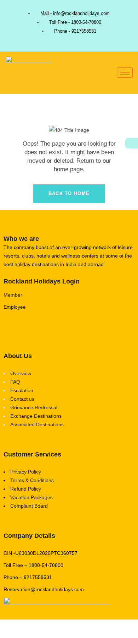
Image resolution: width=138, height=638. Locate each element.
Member (13, 295)
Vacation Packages (31, 497)
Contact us (22, 399)
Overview (20, 373)
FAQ (15, 382)
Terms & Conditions (32, 480)
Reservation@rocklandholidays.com (44, 589)
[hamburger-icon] (125, 72)
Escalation (21, 390)
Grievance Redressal (33, 407)
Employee (15, 307)
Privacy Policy (25, 472)
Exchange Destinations (36, 416)
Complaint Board (29, 506)
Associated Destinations (37, 424)
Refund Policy (25, 489)
